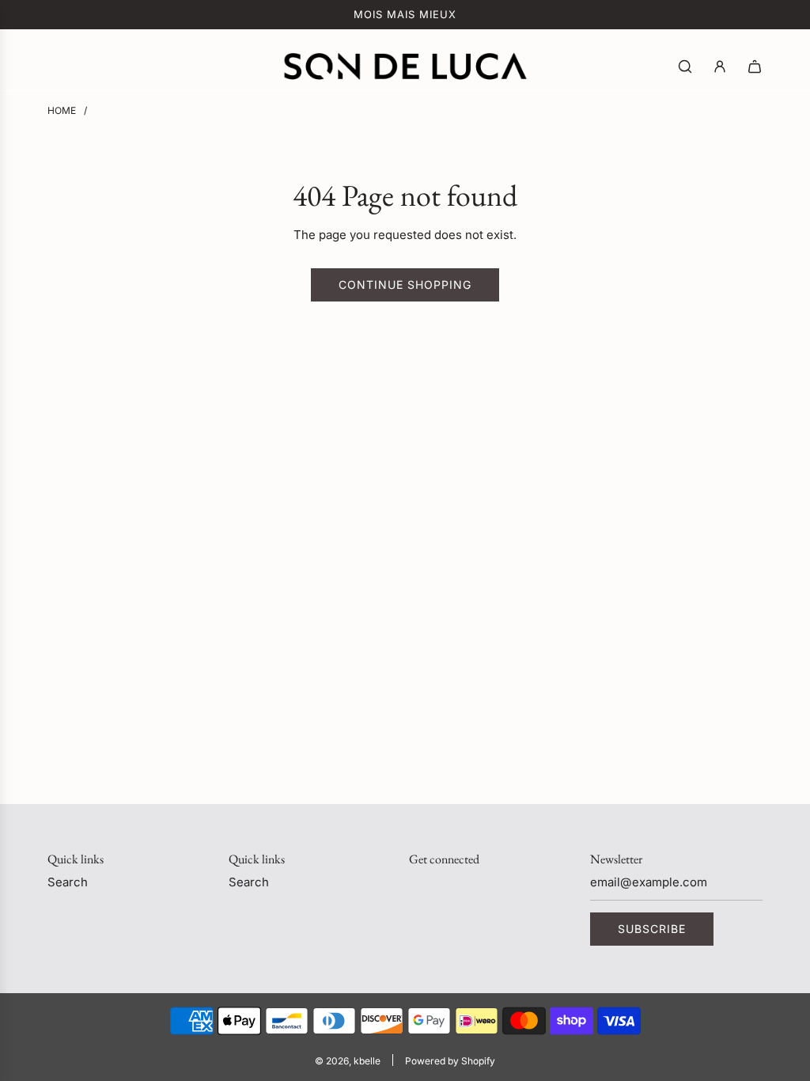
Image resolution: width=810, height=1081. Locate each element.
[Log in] (719, 66)
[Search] (685, 66)
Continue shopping (405, 284)
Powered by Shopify (450, 1061)
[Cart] (754, 66)
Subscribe (652, 928)
